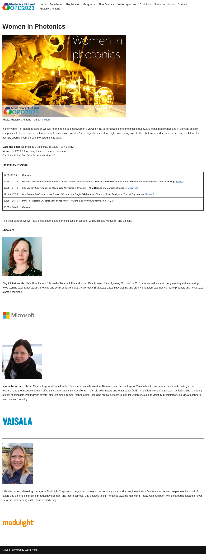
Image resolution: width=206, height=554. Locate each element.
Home (42, 4)
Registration (73, 4)
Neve (5, 550)
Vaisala (179, 181)
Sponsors (159, 4)
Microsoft (149, 194)
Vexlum (46, 119)
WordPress (31, 550)
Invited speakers (127, 4)
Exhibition (145, 4)
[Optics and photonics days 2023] (18, 6)
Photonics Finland (49, 8)
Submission (56, 4)
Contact (182, 4)
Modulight (133, 188)
